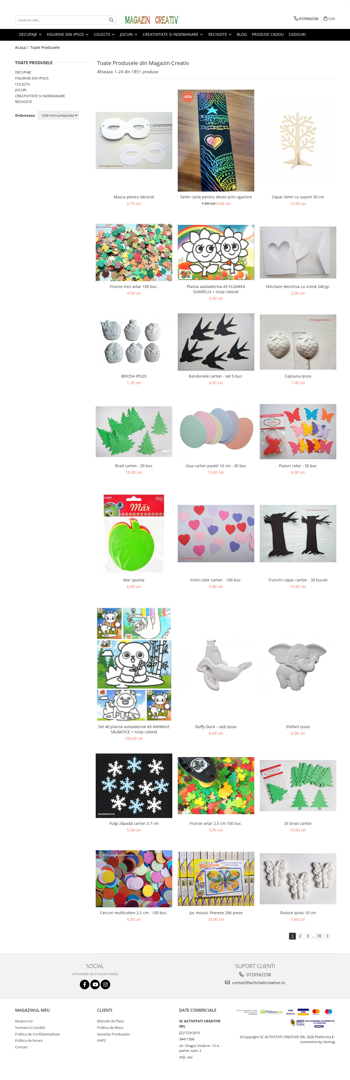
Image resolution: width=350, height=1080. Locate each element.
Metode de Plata (110, 1021)
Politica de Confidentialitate (37, 1034)
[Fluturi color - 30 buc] (298, 431)
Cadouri (297, 34)
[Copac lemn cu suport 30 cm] (298, 140)
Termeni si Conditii (30, 1027)
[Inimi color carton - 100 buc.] (216, 533)
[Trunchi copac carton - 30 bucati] (298, 533)
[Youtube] (95, 984)
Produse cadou (268, 34)
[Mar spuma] (134, 534)
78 (319, 935)
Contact (21, 1046)
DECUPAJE (23, 72)
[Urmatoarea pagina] (327, 936)
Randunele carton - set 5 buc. (216, 376)
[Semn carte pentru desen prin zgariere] (216, 141)
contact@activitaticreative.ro (258, 982)
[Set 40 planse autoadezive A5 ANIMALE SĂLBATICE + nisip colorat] (134, 664)
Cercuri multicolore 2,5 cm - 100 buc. (134, 912)
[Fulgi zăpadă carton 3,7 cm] (134, 786)
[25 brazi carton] (298, 785)
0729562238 (258, 974)
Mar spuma (133, 579)
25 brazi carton (298, 823)
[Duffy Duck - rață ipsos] (216, 664)
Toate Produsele (45, 47)
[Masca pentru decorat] (134, 140)
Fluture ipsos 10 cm (298, 912)
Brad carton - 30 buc (134, 465)
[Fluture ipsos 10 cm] (298, 878)
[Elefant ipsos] (298, 664)
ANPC (101, 1040)
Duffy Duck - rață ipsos (216, 726)
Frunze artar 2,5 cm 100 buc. (216, 823)
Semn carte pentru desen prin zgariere (216, 196)
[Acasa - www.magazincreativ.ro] (151, 20)
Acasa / (22, 47)
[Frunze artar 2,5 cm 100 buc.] (216, 785)
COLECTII (22, 84)
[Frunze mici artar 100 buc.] (134, 252)
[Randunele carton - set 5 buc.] (216, 342)
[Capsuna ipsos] (298, 342)
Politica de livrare (29, 1040)
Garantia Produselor (113, 1034)
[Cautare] (111, 20)
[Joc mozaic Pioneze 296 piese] (216, 879)
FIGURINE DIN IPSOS (32, 78)
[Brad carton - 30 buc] (134, 431)
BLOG (242, 34)
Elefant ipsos (298, 726)
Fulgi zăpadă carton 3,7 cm (134, 823)
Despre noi (24, 1021)
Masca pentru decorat (134, 196)
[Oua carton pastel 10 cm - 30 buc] (216, 431)
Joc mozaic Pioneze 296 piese (216, 912)
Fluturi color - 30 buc (298, 465)
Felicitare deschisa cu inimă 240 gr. (298, 286)
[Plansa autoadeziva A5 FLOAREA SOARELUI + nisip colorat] (216, 252)
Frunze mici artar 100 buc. (134, 286)
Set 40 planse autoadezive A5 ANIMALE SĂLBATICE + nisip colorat (134, 729)
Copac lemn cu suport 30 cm (298, 196)
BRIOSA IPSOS (134, 376)
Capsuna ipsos (298, 376)
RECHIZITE (23, 101)
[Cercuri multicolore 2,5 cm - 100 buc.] (134, 879)
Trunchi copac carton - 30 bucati (298, 579)
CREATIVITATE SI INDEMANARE (40, 95)
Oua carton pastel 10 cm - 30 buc (216, 465)
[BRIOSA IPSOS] (134, 342)
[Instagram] (105, 984)
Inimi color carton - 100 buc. (216, 579)
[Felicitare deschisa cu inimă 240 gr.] (298, 252)
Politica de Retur (110, 1027)
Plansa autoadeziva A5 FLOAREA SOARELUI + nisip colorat (216, 289)
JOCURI (21, 89)
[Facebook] (84, 984)
